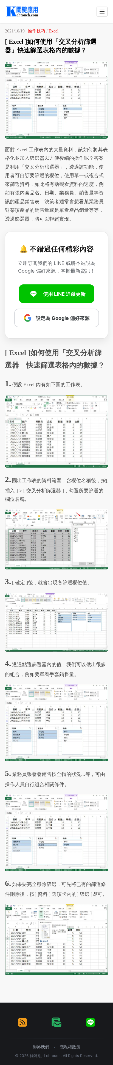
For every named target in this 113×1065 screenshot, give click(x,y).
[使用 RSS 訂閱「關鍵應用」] (22, 1022)
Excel (53, 31)
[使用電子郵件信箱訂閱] (56, 1022)
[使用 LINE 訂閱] (90, 1022)
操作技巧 (36, 31)
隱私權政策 (70, 1047)
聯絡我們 (41, 1047)
